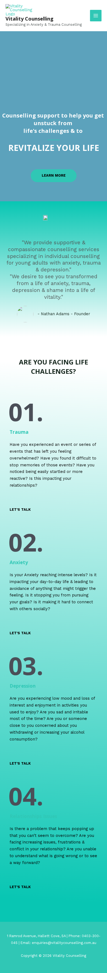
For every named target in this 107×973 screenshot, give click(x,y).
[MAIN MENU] (96, 15)
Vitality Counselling (29, 18)
